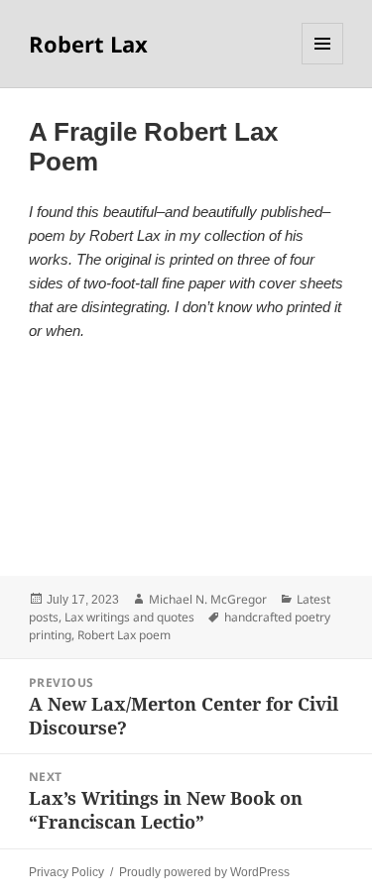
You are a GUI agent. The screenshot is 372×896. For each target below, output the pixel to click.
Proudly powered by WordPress (204, 872)
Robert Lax (88, 43)
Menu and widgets (323, 63)
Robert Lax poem (124, 634)
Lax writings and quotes (129, 617)
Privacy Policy (66, 872)
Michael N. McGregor (208, 599)
